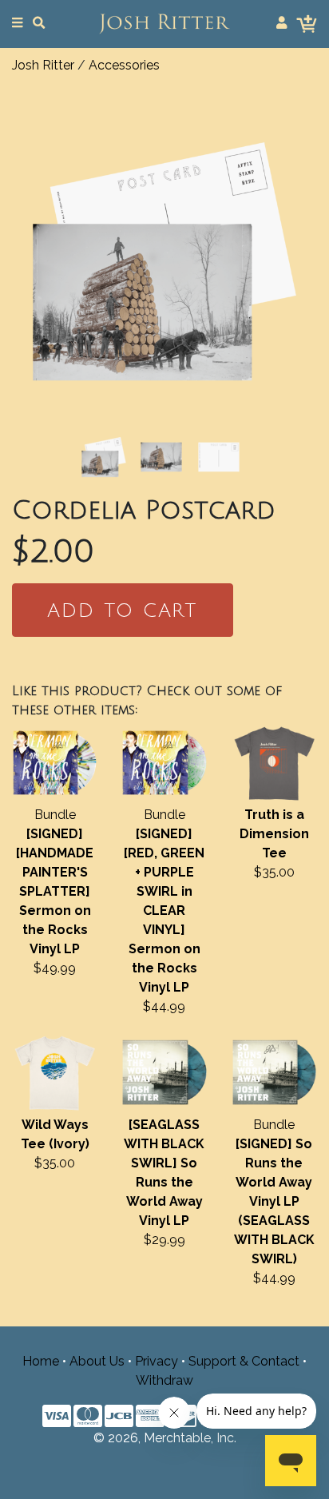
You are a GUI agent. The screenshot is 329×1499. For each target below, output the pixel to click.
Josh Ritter (43, 65)
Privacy (156, 1361)
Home (40, 1361)
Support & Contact (243, 1361)
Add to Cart (122, 610)
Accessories (124, 65)
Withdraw (164, 1380)
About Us (97, 1361)
